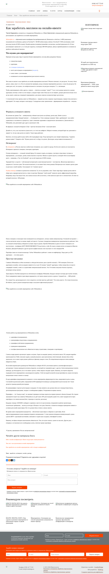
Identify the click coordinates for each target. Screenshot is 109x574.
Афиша (45, 11)
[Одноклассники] (9, 460)
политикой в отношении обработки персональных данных (61, 541)
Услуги (52, 11)
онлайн (25, 453)
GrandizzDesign (98, 567)
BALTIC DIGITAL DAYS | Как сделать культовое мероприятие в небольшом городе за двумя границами (17, 520)
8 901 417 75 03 (97, 3)
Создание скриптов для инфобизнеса (92, 572)
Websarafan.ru (10, 39)
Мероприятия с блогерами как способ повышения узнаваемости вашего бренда (42, 519)
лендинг (35, 70)
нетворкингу (11, 147)
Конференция (69, 11)
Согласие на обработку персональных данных (56, 572)
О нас (78, 11)
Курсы (60, 11)
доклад (29, 453)
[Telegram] (14, 460)
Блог (38, 11)
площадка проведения (17, 67)
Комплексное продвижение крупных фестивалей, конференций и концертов (65, 519)
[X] (12, 460)
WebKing (100, 569)
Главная (32, 11)
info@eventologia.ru (97, 5)
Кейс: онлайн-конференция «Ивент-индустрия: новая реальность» (25, 439)
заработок (12, 453)
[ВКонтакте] (7, 460)
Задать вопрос (17, 487)
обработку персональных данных (42, 491)
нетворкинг (19, 453)
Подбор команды (11, 170)
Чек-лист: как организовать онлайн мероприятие (20, 443)
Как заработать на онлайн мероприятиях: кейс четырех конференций (26, 447)
